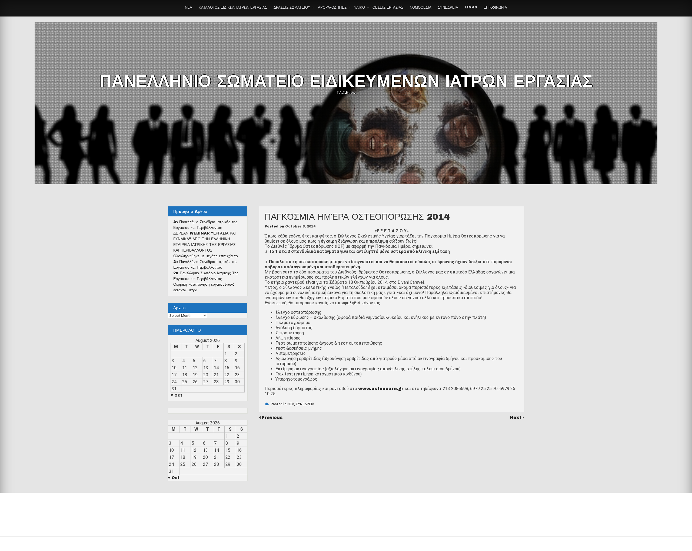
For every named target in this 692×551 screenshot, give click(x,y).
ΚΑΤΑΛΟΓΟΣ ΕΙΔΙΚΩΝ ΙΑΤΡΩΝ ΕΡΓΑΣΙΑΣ (233, 7)
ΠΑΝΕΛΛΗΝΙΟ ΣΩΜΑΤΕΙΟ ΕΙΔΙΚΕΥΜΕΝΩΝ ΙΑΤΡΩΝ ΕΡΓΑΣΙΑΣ (346, 81)
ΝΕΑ (188, 7)
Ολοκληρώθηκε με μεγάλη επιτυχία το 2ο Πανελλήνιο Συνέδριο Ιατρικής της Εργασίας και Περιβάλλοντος (205, 261)
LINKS (471, 7)
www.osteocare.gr (381, 388)
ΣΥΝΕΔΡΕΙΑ (448, 7)
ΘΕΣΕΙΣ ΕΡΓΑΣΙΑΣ (387, 7)
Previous (272, 417)
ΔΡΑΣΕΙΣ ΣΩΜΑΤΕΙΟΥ (292, 7)
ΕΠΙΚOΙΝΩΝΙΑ (495, 7)
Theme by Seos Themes (406, 544)
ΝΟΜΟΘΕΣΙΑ (420, 7)
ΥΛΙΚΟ (359, 7)
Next (516, 417)
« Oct (176, 395)
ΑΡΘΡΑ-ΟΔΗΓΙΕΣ (332, 7)
